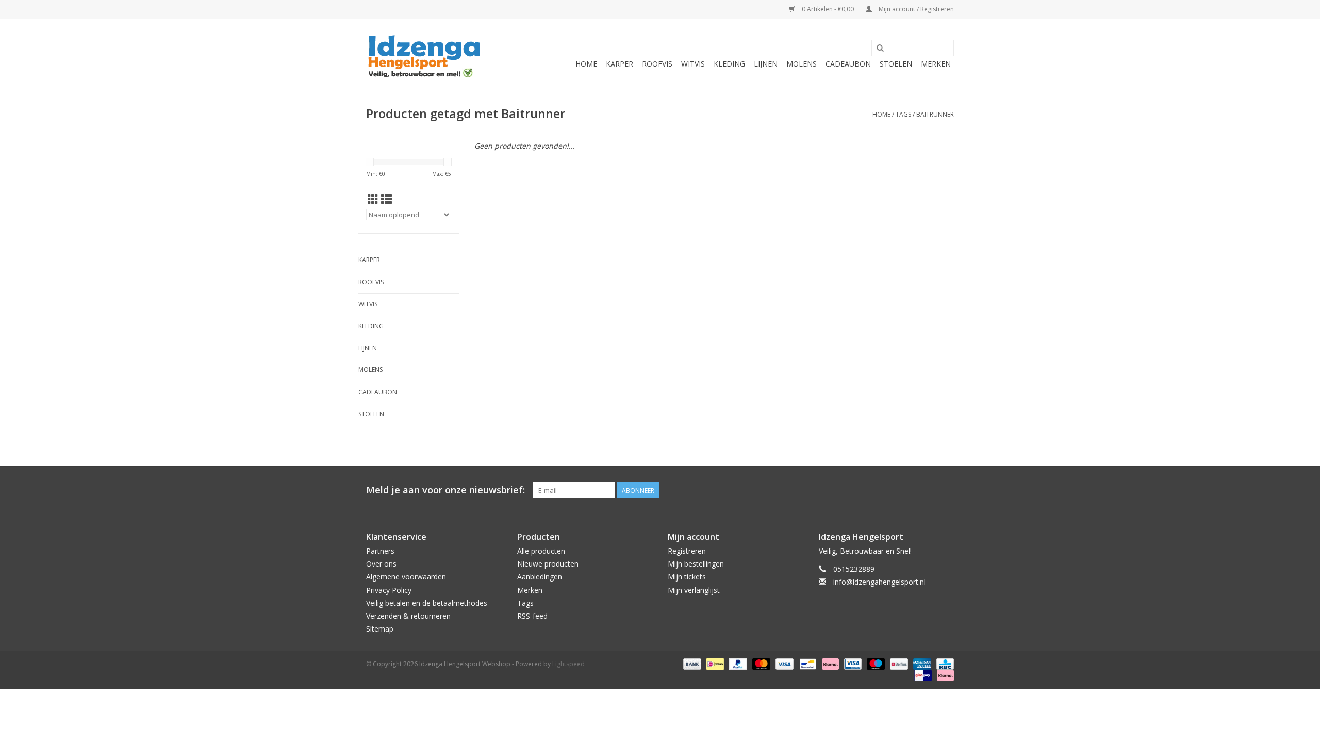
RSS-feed (532, 616)
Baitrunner (935, 114)
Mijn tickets (687, 577)
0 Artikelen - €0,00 (827, 9)
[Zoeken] (880, 48)
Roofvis (657, 64)
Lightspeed (568, 663)
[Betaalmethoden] (691, 663)
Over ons (381, 564)
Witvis (693, 64)
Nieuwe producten (548, 564)
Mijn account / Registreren (915, 9)
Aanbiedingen (539, 577)
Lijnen (766, 64)
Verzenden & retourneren (408, 616)
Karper (619, 64)
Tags (903, 114)
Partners (380, 551)
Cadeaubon (848, 64)
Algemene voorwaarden (406, 577)
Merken (936, 64)
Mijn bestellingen (696, 564)
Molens (801, 64)
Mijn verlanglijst (694, 590)
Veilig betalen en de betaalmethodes (426, 603)
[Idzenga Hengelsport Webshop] (429, 56)
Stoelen (896, 64)
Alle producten (541, 551)
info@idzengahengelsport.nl (879, 582)
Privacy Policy (388, 590)
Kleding (729, 64)
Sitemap (379, 629)
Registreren (687, 551)
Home (586, 64)
